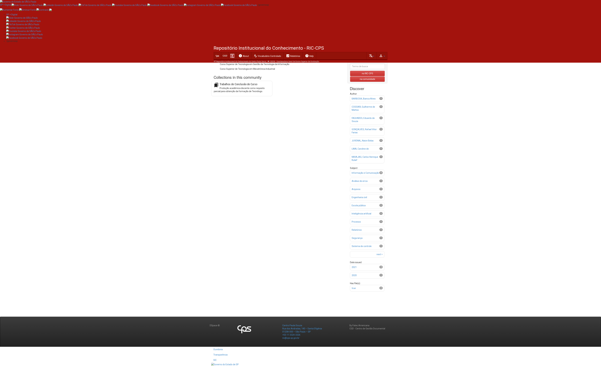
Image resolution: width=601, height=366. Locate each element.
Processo (356, 222)
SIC (215, 360)
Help (309, 56)
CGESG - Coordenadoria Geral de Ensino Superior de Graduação (294, 61)
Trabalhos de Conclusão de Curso (238, 84)
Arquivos (356, 189)
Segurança (357, 238)
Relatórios (293, 56)
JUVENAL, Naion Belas (363, 140)
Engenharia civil (359, 197)
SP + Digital (5, 5)
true (354, 288)
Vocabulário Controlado (267, 56)
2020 (354, 275)
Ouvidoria (218, 349)
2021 (354, 267)
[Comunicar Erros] (50, 9)
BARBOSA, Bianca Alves (364, 98)
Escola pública (359, 205)
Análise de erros (360, 181)
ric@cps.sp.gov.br (290, 338)
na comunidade (367, 79)
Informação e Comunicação (365, 173)
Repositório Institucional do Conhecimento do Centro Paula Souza (241, 61)
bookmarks (216, 85)
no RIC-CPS (367, 73)
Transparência (220, 354)
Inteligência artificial (361, 213)
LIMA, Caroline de (360, 149)
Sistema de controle (362, 246)
